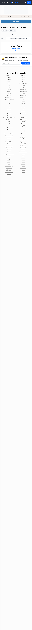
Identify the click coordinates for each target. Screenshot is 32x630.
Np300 (23, 126)
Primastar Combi (9, 134)
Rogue (23, 140)
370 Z (23, 85)
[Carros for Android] (25, 2)
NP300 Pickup (23, 118)
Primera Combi (9, 136)
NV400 (23, 122)
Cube (23, 99)
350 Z (8, 83)
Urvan (23, 162)
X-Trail (23, 170)
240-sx (8, 79)
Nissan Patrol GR (25, 16)
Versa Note (9, 168)
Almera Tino (23, 89)
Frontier (23, 101)
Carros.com (3, 16)
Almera (9, 89)
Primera (23, 134)
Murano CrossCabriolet (9, 118)
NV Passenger (23, 120)
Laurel (8, 109)
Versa (23, 166)
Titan (9, 158)
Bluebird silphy (9, 97)
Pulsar (23, 136)
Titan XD (23, 158)
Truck (23, 160)
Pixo (9, 132)
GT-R (9, 103)
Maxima (9, 113)
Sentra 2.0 (23, 144)
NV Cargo (8, 120)
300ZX (8, 81)
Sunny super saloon (9, 154)
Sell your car (16, 50)
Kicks (9, 107)
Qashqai (9, 138)
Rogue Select (8, 142)
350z (9, 85)
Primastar (23, 132)
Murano (23, 115)
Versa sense (23, 168)
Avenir (23, 93)
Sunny (8, 152)
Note (9, 126)
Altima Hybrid (23, 91)
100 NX (23, 75)
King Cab (23, 107)
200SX (23, 77)
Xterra (23, 172)
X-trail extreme (9, 172)
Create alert (25, 63)
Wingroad (8, 170)
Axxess (9, 95)
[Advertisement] (16, 10)
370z (9, 87)
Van (9, 164)
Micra (8, 115)
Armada (9, 93)
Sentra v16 (9, 148)
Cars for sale (11, 16)
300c (23, 81)
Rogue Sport (23, 142)
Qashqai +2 (23, 138)
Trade (8, 160)
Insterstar (23, 103)
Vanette (23, 164)
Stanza (23, 150)
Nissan (17, 16)
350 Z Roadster (23, 83)
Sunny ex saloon (23, 152)
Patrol (8, 130)
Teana (23, 154)
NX (9, 124)
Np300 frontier (9, 128)
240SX (23, 79)
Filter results (16, 21)
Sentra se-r (23, 146)
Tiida (23, 156)
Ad (23, 87)
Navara (23, 124)
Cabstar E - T (23, 97)
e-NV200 (9, 174)
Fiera (9, 101)
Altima (8, 91)
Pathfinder (23, 128)
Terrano (9, 156)
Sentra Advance (9, 146)
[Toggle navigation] (2, 2)
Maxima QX (23, 113)
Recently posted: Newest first (18, 38)
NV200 (8, 122)
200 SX (9, 77)
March (23, 111)
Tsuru (8, 162)
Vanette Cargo (9, 166)
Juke (9, 105)
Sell (29, 2)
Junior (23, 105)
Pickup (23, 130)
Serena (9, 150)
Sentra (9, 144)
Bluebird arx (23, 95)
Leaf (23, 109)
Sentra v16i (23, 148)
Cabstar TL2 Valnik (9, 99)
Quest (8, 140)
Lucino (9, 111)
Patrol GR (11, 30)
